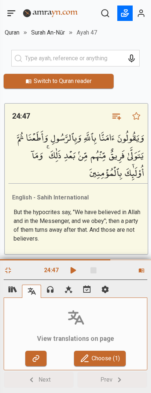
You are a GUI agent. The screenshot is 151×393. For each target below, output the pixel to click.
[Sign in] (141, 13)
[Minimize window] (8, 270)
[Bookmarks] (68, 289)
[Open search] (105, 13)
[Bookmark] (136, 116)
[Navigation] (13, 289)
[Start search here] (18, 58)
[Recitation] (50, 289)
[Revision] (87, 289)
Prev (106, 379)
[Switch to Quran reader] (141, 270)
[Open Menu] (10, 13)
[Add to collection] (116, 116)
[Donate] (125, 13)
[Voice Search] (131, 58)
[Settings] (105, 289)
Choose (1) (106, 358)
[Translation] (31, 291)
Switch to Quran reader (63, 80)
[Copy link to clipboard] (36, 358)
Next (44, 379)
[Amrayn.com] (50, 12)
